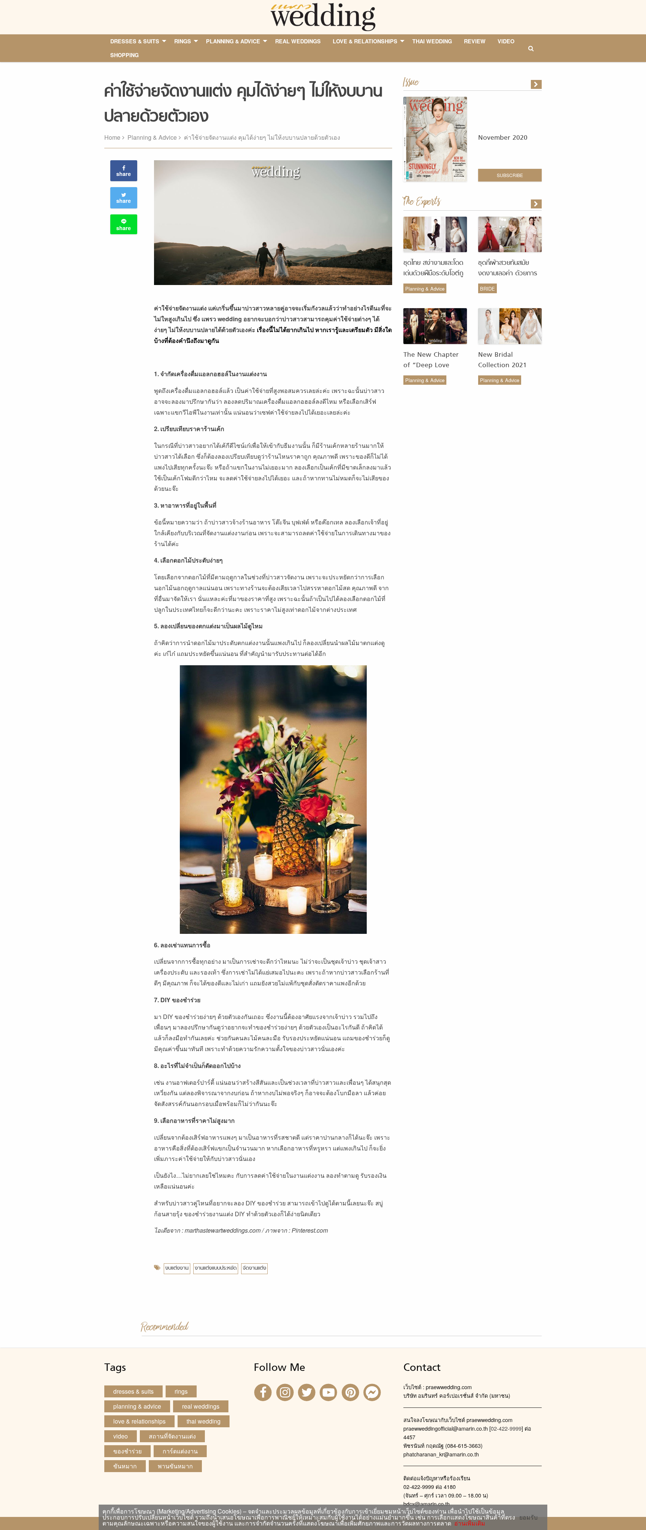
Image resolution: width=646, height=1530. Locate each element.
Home (112, 137)
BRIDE (487, 288)
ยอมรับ (528, 1517)
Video (120, 1436)
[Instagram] (286, 1392)
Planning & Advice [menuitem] (233, 41)
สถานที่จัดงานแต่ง (172, 1436)
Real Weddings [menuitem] (298, 41)
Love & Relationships (139, 1421)
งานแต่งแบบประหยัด (216, 1268)
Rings (181, 1391)
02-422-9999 (506, 1428)
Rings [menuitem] (182, 41)
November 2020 (502, 138)
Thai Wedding (204, 1421)
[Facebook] (264, 1392)
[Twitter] (308, 1392)
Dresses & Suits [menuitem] (134, 41)
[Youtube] (329, 1392)
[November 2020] (537, 84)
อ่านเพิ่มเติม (468, 1523)
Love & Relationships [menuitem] (365, 41)
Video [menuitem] (506, 41)
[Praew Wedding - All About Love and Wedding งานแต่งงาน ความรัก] (323, 16)
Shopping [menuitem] (124, 55)
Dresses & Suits (133, 1391)
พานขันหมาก (175, 1466)
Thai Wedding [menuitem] (432, 41)
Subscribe (510, 175)
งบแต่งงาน (176, 1268)
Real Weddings (200, 1406)
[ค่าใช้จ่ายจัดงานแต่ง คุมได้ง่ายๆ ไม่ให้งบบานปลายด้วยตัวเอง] (537, 203)
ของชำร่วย (127, 1451)
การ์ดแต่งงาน (180, 1451)
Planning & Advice (152, 137)
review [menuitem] (475, 41)
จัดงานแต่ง (254, 1268)
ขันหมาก (125, 1466)
